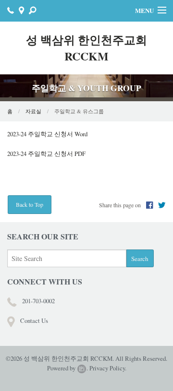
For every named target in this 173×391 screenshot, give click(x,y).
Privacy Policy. (107, 368)
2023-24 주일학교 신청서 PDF (46, 153)
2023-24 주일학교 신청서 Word (47, 134)
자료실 (33, 111)
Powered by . (67, 368)
